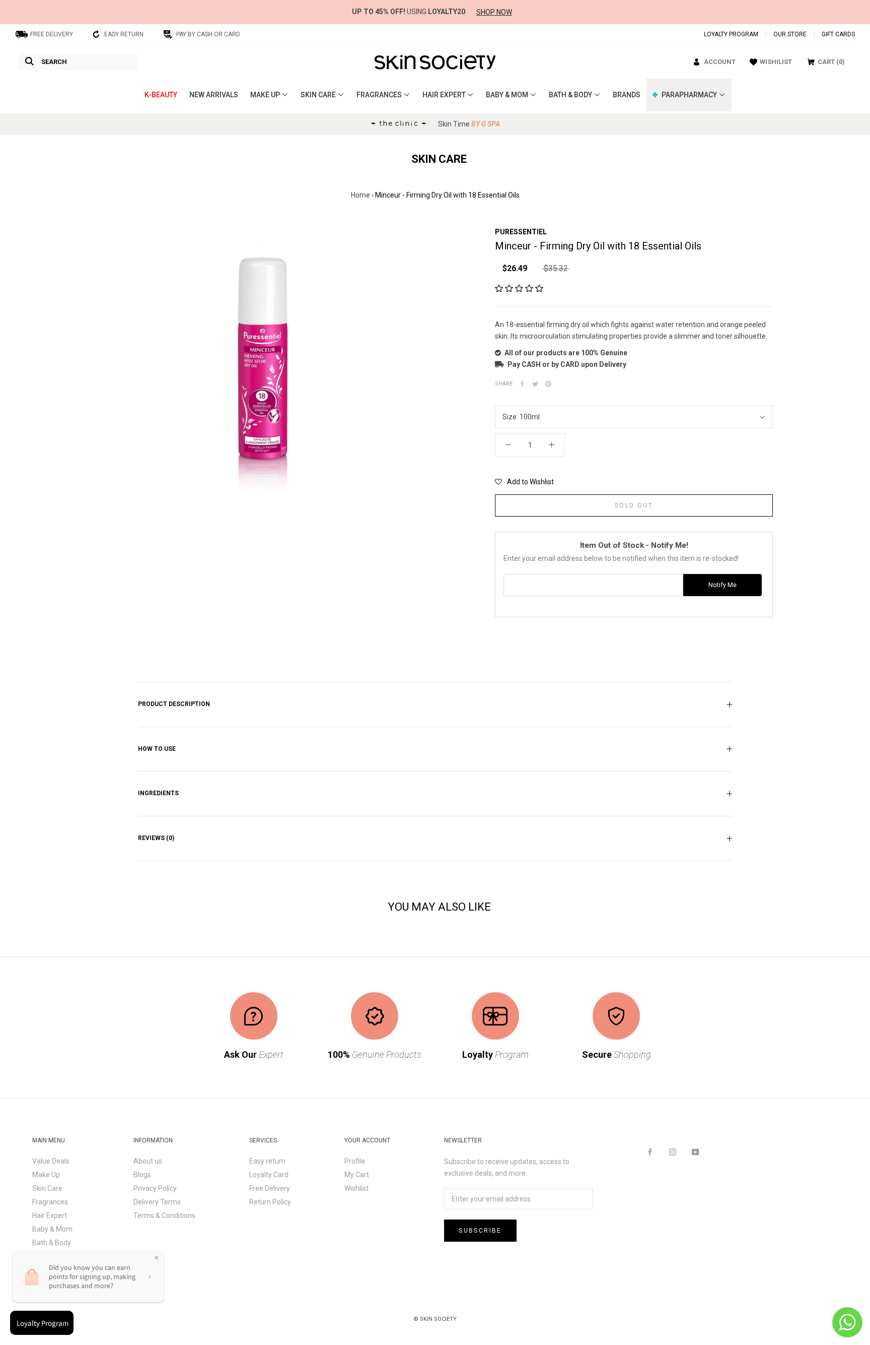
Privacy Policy (155, 1188)
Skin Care (47, 1188)
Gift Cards (838, 34)
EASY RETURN (123, 34)
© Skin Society (435, 1319)
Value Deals (50, 1161)
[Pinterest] (548, 384)
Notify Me (722, 585)
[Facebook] (522, 384)
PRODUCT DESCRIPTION (174, 704)
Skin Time (469, 124)
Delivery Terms (157, 1202)
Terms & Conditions (164, 1215)
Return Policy (270, 1202)
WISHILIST (776, 62)
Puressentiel (521, 232)
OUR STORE (790, 34)
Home (360, 195)
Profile (354, 1161)
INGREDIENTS (158, 793)
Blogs (142, 1175)
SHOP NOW (494, 12)
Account (720, 62)
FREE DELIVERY (51, 34)
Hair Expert (49, 1215)
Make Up (46, 1175)
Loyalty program (731, 34)
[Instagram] (672, 1152)
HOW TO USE (157, 748)
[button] (519, 289)
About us (147, 1161)
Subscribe (480, 1230)
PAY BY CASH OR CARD (208, 34)
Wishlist (356, 1188)
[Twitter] (535, 384)
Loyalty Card (268, 1175)
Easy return (267, 1161)
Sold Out (634, 505)
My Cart (356, 1175)
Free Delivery (269, 1188)
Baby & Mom (52, 1229)
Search (54, 62)
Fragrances (50, 1202)
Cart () (831, 62)
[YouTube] (695, 1152)
